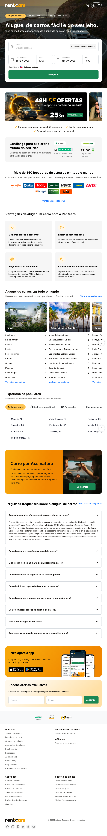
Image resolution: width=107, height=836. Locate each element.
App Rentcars (11, 757)
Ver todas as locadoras (53, 201)
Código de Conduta (13, 796)
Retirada (19, 45)
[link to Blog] (23, 827)
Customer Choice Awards (16, 768)
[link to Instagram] (13, 827)
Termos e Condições (14, 792)
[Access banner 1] (46, 106)
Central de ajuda (62, 788)
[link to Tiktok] (28, 827)
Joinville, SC (55, 431)
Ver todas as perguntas (90, 503)
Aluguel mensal (36, 16)
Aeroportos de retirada (15, 745)
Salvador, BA (17, 425)
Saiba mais (82, 486)
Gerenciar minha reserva (65, 784)
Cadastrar (91, 700)
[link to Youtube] (33, 827)
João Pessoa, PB (57, 419)
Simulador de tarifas (13, 733)
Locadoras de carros (14, 737)
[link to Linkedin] (18, 827)
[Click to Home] (15, 5)
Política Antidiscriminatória (16, 800)
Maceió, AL (16, 419)
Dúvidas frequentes (63, 792)
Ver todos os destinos (91, 296)
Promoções (10, 753)
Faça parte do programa (65, 743)
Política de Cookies (13, 788)
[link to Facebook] (7, 827)
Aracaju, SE (17, 431)
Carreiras (9, 804)
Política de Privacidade (15, 784)
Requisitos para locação (65, 796)
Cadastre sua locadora (65, 733)
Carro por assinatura (58, 16)
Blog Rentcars (11, 764)
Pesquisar (53, 74)
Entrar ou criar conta (63, 781)
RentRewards (11, 749)
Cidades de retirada (14, 741)
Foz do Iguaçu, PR (20, 437)
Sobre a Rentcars (12, 781)
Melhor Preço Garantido (65, 800)
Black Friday (10, 761)
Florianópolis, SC (57, 425)
